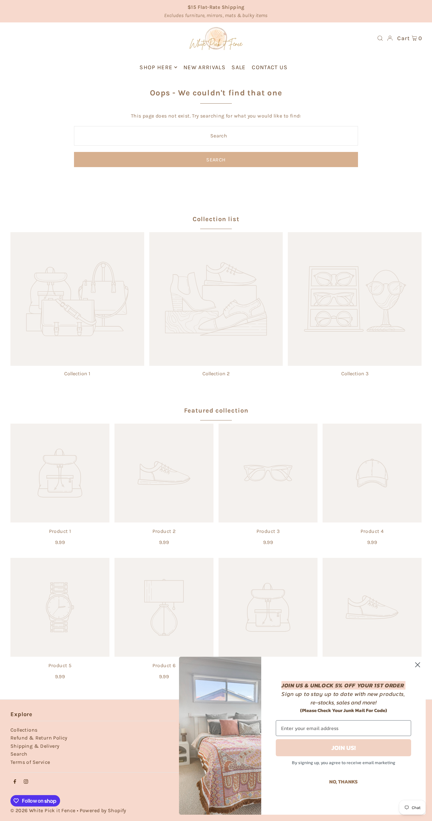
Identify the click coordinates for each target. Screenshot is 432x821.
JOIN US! (343, 747)
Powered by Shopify (103, 810)
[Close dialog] (417, 664)
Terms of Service (30, 762)
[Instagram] (26, 782)
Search (18, 754)
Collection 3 (354, 374)
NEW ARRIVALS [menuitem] (204, 67)
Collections (23, 730)
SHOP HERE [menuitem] (155, 67)
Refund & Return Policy (38, 738)
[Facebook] (15, 782)
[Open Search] (380, 38)
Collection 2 (216, 374)
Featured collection (216, 410)
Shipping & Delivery (34, 746)
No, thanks (343, 781)
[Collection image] (77, 299)
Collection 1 (77, 374)
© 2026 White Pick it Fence (43, 810)
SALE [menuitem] (238, 67)
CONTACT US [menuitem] (270, 67)
